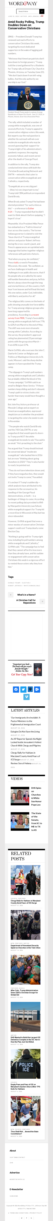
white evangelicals (32, 586)
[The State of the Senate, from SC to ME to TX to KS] (20, 830)
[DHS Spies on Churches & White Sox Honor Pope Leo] (20, 804)
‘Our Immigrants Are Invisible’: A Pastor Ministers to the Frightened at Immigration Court (26, 721)
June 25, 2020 (13, 16)
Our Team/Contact (17, 1157)
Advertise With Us (17, 1179)
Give (11, 1163)
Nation (26, 943)
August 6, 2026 (16, 1091)
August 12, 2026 (17, 997)
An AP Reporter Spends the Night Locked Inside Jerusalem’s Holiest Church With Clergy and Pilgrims (26, 742)
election (26, 583)
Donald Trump (14, 583)
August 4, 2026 (16, 1136)
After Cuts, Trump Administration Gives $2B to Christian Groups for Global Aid (24, 992)
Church (14, 898)
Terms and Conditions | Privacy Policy (26, 1213)
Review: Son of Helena (21, 763)
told (16, 262)
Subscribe (14, 1196)
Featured (22, 898)
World (22, 988)
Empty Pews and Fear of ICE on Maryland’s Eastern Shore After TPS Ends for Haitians (25, 1087)
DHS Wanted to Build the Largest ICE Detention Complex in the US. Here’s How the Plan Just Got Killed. (25, 1039)
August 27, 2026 (17, 905)
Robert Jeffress (15, 586)
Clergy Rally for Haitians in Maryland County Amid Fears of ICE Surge (25, 756)
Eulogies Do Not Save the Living (25, 731)
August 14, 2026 (17, 950)
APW (12, 943)
